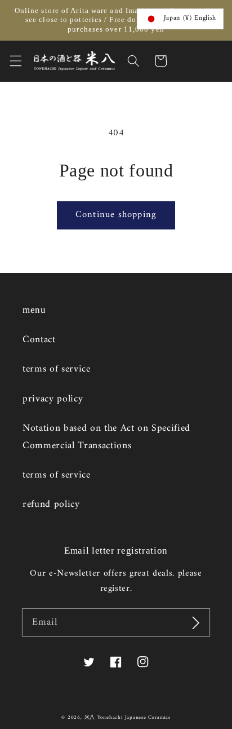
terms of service (57, 369)
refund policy (51, 504)
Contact (39, 339)
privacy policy (53, 399)
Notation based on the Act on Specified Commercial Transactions (106, 436)
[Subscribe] (195, 622)
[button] (15, 60)
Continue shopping (116, 214)
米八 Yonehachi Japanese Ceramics (127, 717)
